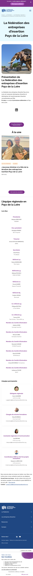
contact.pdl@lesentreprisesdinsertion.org (17, 484)
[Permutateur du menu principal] (30, 11)
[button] (16, 192)
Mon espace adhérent (17, 4)
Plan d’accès (12, 482)
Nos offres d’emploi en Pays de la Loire (16, 125)
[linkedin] (16, 110)
